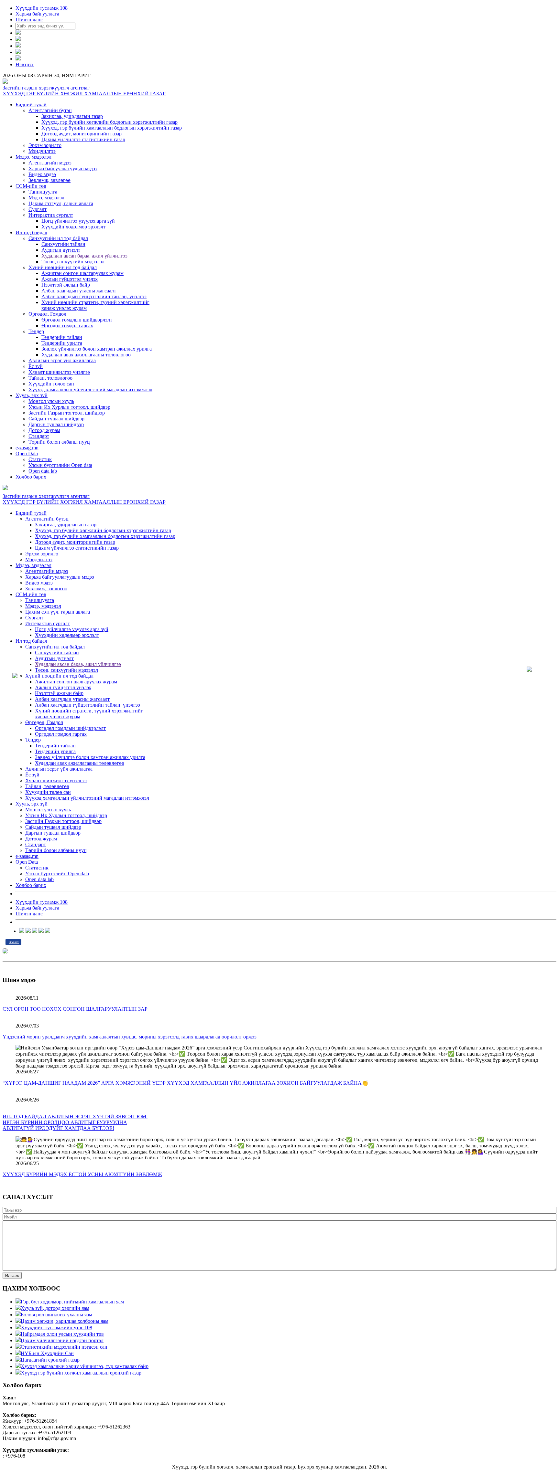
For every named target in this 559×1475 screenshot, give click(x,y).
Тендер (36, 331)
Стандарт (38, 436)
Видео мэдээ (42, 174)
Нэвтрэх (25, 64)
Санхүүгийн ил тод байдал (58, 238)
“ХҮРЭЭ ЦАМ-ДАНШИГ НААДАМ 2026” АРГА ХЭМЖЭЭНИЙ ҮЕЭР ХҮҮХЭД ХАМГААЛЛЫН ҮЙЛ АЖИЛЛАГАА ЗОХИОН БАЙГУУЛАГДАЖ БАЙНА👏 (185, 1083)
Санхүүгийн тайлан (63, 244)
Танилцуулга (42, 192)
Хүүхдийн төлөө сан (51, 383)
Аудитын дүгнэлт (60, 250)
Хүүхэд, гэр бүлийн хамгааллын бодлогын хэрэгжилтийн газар (111, 128)
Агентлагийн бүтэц (50, 110)
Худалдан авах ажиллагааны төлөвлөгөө (86, 354)
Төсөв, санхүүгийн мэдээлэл (72, 261)
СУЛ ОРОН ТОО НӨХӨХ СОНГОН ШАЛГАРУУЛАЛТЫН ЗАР (75, 1009)
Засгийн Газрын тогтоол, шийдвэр (66, 413)
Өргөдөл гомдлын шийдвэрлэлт (76, 319)
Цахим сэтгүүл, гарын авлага (60, 203)
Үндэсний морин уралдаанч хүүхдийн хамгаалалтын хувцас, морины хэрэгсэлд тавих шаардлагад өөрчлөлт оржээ (130, 1036)
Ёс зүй (35, 366)
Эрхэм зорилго (44, 145)
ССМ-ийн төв (31, 186)
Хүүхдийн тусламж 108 (42, 8)
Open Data (27, 453)
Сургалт (37, 209)
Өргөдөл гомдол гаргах (67, 325)
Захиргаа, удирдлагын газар (72, 116)
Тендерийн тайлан (61, 337)
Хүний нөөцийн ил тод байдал (62, 267)
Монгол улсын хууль (51, 401)
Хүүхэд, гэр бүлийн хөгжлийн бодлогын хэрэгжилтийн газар (109, 122)
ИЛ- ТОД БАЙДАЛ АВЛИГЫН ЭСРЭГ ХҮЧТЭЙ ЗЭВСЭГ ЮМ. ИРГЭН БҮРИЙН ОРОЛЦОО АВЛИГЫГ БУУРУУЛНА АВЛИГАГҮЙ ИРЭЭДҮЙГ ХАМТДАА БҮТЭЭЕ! (75, 1122)
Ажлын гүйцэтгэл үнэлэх (69, 279)
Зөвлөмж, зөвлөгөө (49, 180)
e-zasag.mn (27, 447)
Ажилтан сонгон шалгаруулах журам (82, 273)
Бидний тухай (31, 104)
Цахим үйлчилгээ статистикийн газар (83, 139)
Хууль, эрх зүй (32, 395)
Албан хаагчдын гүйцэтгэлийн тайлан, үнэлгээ (94, 296)
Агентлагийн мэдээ (49, 162)
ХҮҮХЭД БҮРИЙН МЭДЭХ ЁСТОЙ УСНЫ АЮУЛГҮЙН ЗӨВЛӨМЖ (82, 1174)
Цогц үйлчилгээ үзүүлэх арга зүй (78, 221)
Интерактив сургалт (50, 215)
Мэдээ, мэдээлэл (33, 157)
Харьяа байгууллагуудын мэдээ (62, 168)
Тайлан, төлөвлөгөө (50, 378)
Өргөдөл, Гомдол (47, 314)
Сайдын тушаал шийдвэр (56, 418)
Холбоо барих (31, 476)
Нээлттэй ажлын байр (65, 285)
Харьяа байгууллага (37, 13)
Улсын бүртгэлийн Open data (60, 465)
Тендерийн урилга (61, 343)
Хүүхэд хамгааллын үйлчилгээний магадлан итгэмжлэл (90, 389)
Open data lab (42, 471)
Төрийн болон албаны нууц (59, 442)
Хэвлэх (14, 942)
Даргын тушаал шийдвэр (56, 424)
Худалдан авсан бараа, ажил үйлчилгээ (84, 255)
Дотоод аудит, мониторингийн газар (81, 133)
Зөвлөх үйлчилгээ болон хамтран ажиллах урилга (96, 349)
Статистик (40, 459)
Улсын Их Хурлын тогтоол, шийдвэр (69, 407)
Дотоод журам (44, 430)
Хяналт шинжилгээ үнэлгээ (59, 372)
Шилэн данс (29, 19)
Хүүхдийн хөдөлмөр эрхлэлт (73, 226)
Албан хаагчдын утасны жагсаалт (78, 290)
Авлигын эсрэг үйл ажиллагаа (62, 360)
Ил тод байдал (31, 232)
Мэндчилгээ (42, 151)
